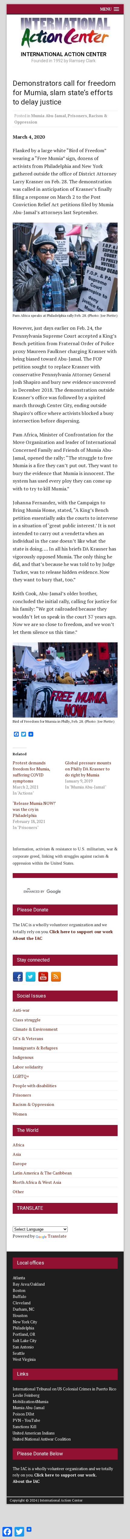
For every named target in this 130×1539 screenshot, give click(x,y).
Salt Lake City (25, 1340)
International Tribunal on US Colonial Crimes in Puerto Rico (64, 1389)
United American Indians (34, 1433)
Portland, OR (24, 1334)
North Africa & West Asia (37, 1182)
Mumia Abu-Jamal (48, 115)
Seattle (19, 1353)
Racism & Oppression (33, 1104)
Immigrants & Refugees (35, 1048)
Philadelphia (23, 1328)
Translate (57, 1236)
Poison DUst (23, 1414)
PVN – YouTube (26, 1420)
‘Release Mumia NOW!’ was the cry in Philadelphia (34, 809)
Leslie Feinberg (26, 1395)
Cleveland (22, 1303)
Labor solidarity (28, 1067)
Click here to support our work (81, 931)
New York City (25, 1322)
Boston (19, 1290)
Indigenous (23, 1057)
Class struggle (27, 1020)
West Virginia (24, 1359)
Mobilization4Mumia (30, 1401)
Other (18, 1191)
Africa (18, 1145)
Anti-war (21, 1010)
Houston (20, 1315)
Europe (20, 1163)
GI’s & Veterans (28, 1038)
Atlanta (19, 1277)
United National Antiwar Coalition (42, 1439)
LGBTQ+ (21, 1076)
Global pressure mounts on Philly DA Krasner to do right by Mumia (88, 769)
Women (20, 1114)
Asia (17, 1154)
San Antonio (23, 1347)
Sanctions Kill (24, 1426)
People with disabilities (35, 1085)
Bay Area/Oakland (29, 1284)
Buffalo (19, 1296)
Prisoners (77, 115)
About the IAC (27, 938)
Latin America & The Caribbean (42, 1173)
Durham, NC (23, 1309)
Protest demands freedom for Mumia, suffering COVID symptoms (31, 772)
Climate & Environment (35, 1029)
